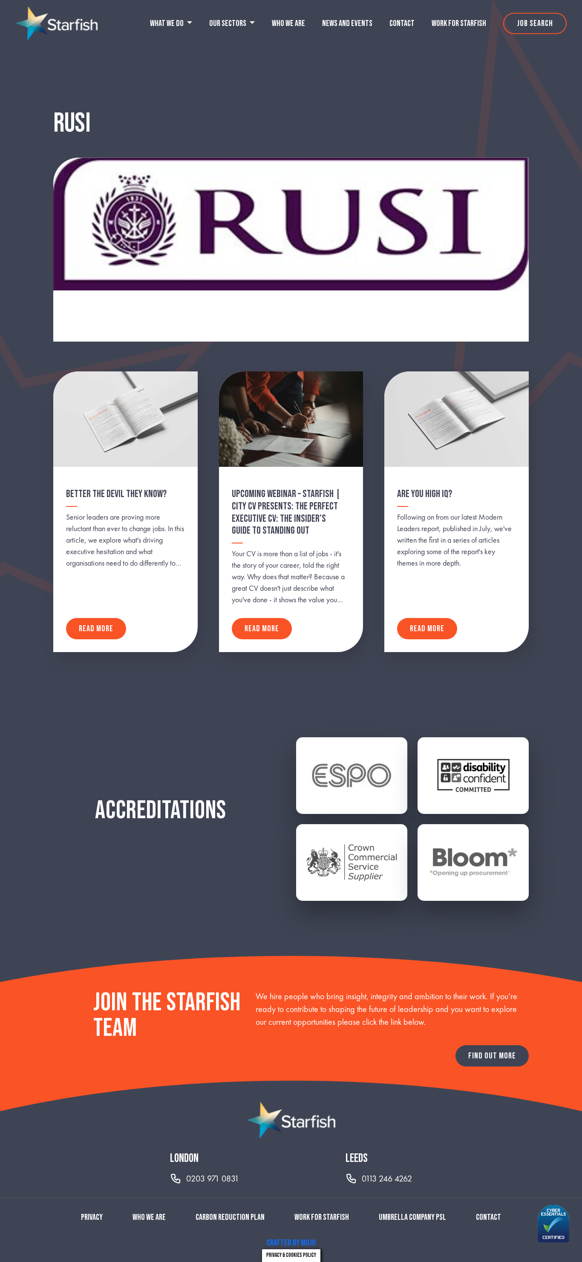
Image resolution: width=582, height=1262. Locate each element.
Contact (402, 23)
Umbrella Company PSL (412, 1217)
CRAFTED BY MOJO (291, 1243)
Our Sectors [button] (228, 23)
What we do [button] (167, 23)
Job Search (535, 23)
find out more (492, 1056)
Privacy (92, 1217)
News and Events (347, 23)
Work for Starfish (459, 23)
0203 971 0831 (212, 1178)
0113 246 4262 (387, 1178)
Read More (96, 629)
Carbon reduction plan (230, 1217)
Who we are (288, 23)
